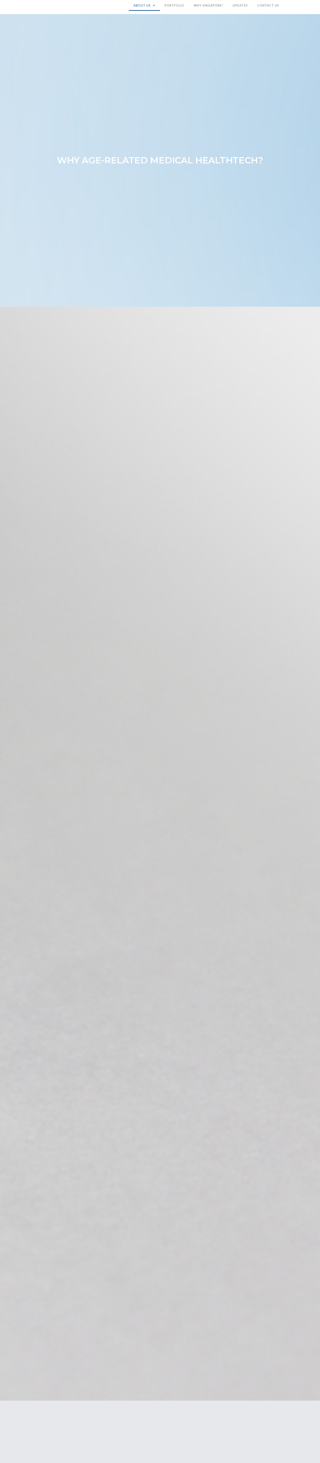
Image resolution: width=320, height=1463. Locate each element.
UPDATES (240, 5)
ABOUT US (142, 5)
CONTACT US (268, 5)
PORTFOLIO (174, 5)
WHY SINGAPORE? (208, 5)
